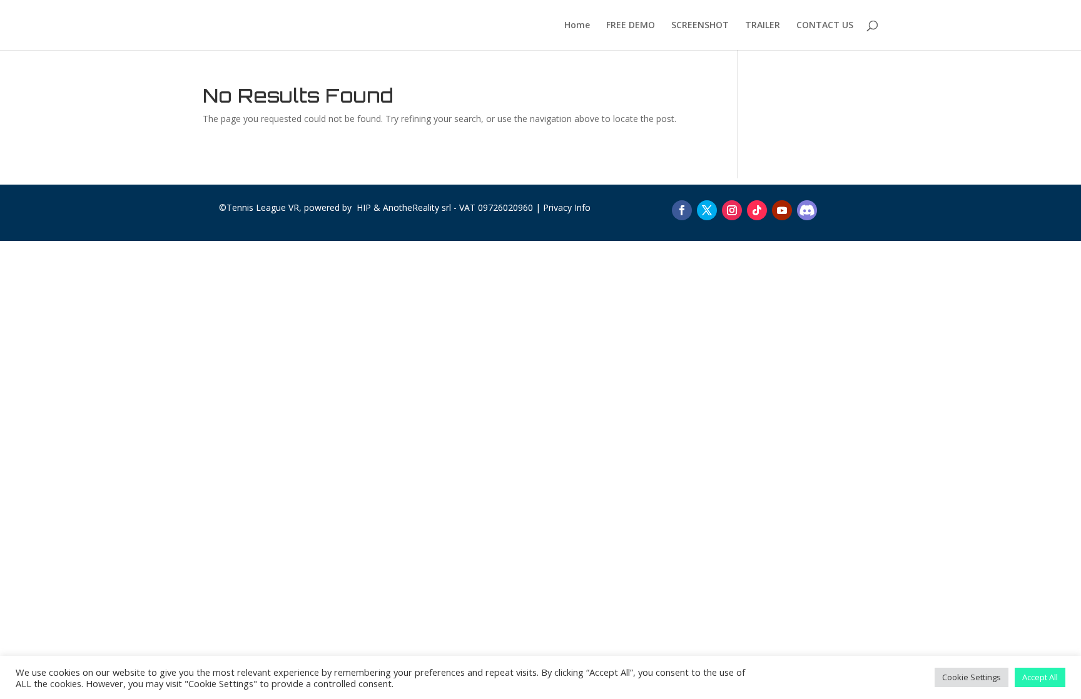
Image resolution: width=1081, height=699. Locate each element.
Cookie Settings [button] (971, 677)
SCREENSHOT (700, 26)
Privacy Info (567, 207)
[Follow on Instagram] (732, 210)
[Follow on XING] (807, 210)
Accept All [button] (1040, 677)
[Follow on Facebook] (682, 210)
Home (577, 26)
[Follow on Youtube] (782, 210)
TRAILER (762, 26)
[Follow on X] (707, 210)
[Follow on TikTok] (757, 210)
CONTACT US (824, 26)
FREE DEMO (630, 26)
